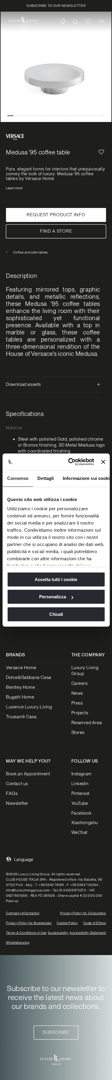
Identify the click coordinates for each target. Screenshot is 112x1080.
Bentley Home (20, 687)
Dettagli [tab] (45, 478)
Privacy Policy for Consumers (83, 913)
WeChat (79, 832)
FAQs (12, 793)
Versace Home (21, 667)
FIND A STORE (56, 231)
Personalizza (52, 596)
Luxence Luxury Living (29, 707)
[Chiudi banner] (103, 462)
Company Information (22, 913)
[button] (101, 21)
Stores (78, 732)
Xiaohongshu (84, 822)
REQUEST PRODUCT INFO (56, 214)
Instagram (81, 774)
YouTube (79, 803)
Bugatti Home (20, 697)
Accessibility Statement (88, 933)
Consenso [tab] (17, 478)
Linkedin (80, 783)
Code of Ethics (94, 923)
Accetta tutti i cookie (56, 579)
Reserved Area (86, 722)
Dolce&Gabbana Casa (28, 677)
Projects (79, 713)
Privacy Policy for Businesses (28, 923)
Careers (79, 683)
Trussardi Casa (21, 716)
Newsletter (17, 803)
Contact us (17, 783)
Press (77, 703)
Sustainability (58, 933)
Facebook (81, 813)
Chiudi (56, 614)
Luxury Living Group (85, 670)
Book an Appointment (28, 774)
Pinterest (80, 793)
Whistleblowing (17, 942)
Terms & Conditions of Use (26, 933)
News (77, 693)
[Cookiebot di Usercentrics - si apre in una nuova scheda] (70, 462)
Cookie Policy (67, 923)
